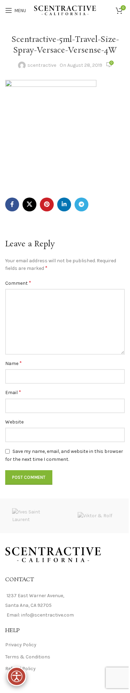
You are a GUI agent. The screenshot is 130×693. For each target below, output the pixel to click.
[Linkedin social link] (64, 204)
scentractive (41, 65)
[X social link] (29, 204)
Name (13, 363)
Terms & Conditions (27, 657)
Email (13, 392)
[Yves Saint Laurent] (35, 516)
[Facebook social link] (12, 204)
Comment (18, 283)
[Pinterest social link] (47, 204)
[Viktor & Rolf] (95, 516)
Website (14, 422)
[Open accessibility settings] (16, 676)
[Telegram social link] (81, 204)
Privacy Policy (20, 645)
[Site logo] (65, 10)
